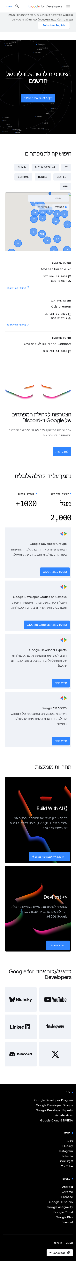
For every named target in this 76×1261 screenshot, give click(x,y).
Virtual (23, 177)
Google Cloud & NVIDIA (56, 1120)
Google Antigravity (60, 1207)
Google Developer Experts (54, 1110)
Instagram (66, 1151)
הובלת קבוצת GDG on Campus (47, 625)
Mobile (43, 177)
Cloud (22, 167)
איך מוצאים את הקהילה (38, 98)
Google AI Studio (61, 1202)
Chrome (67, 1192)
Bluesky (67, 1146)
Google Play (64, 1217)
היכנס (8, 6)
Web (65, 186)
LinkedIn (67, 1156)
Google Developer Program (53, 1100)
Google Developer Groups (54, 1105)
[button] (42, 230)
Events (59, 207)
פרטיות (58, 1242)
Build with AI (45, 167)
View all (68, 1222)
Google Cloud (63, 1212)
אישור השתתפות (16, 287)
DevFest (62, 177)
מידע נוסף (61, 683)
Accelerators (64, 1115)
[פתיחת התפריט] (68, 6)
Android (67, 1187)
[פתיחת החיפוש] (17, 6)
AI (66, 167)
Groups (42, 207)
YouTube (67, 1166)
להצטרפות (62, 451)
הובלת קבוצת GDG (55, 572)
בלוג (70, 1141)
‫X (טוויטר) (66, 1161)
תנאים (69, 1242)
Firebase (67, 1197)
